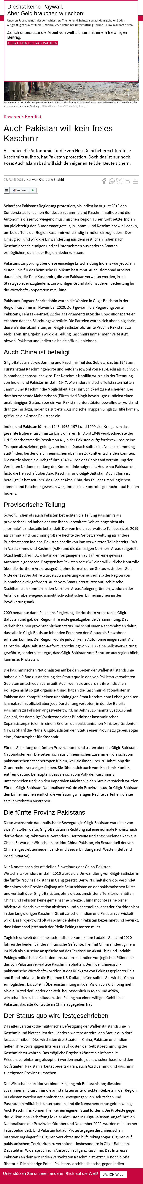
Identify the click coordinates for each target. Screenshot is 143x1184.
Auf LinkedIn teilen (127, 181)
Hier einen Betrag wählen (32, 43)
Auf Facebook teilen (104, 181)
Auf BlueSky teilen (119, 181)
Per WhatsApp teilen (112, 181)
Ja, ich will (113, 1174)
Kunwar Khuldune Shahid (45, 179)
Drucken (135, 181)
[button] (20, 190)
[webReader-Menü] (6, 190)
